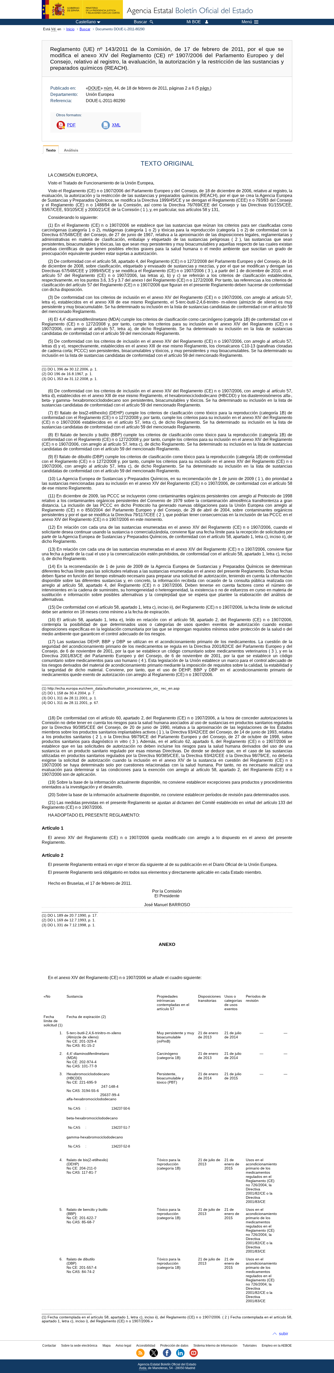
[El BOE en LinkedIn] (180, 1356)
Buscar (85, 29)
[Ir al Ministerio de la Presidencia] (82, 9)
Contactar (49, 1345)
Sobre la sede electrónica (79, 1345)
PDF (71, 125)
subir (283, 1333)
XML (116, 125)
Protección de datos (174, 1345)
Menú (247, 22)
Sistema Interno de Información (215, 1345)
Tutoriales (250, 1345)
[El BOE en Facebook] (167, 1356)
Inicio (70, 29)
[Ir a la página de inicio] (189, 11)
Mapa (107, 1345)
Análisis (71, 150)
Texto (51, 150)
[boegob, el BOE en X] (154, 1356)
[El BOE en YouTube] (193, 1356)
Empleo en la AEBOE (277, 1345)
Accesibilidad (145, 1345)
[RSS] (140, 1356)
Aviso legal (123, 1345)
